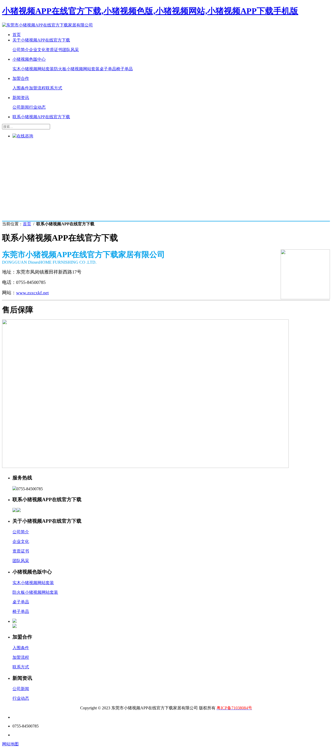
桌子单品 (108, 69)
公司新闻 (20, 107)
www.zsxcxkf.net (32, 292)
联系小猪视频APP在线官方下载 (41, 117)
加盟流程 (37, 88)
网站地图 (10, 744)
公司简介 (20, 49)
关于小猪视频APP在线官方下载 (41, 40)
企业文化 (37, 49)
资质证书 (54, 49)
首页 (16, 34)
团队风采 (70, 49)
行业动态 (37, 107)
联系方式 (54, 88)
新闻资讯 (20, 97)
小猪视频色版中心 (29, 59)
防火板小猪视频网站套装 (77, 69)
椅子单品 (124, 69)
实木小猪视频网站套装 (33, 69)
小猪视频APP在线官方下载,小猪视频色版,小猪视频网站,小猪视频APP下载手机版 (150, 11)
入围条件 (20, 88)
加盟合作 (20, 78)
